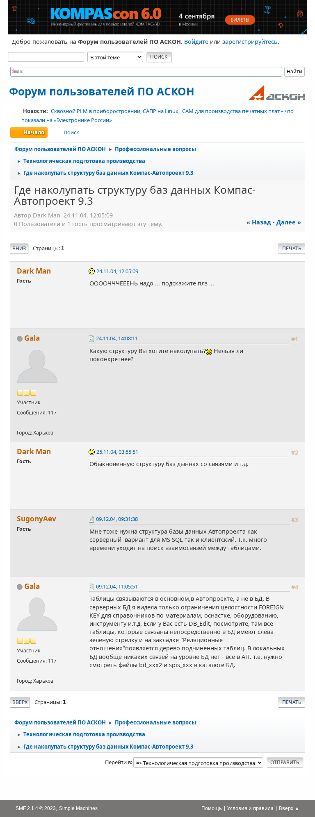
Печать (291, 248)
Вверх (19, 702)
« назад (259, 222)
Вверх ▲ (289, 808)
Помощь (211, 808)
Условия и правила (250, 808)
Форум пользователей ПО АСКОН (101, 91)
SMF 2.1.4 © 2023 (36, 808)
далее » (288, 222)
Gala (32, 338)
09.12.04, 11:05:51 (117, 586)
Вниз (19, 248)
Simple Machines (78, 808)
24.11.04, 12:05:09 (117, 271)
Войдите (196, 41)
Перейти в (118, 762)
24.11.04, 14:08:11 (117, 338)
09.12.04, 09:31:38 (117, 519)
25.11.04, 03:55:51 (117, 451)
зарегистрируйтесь (250, 41)
